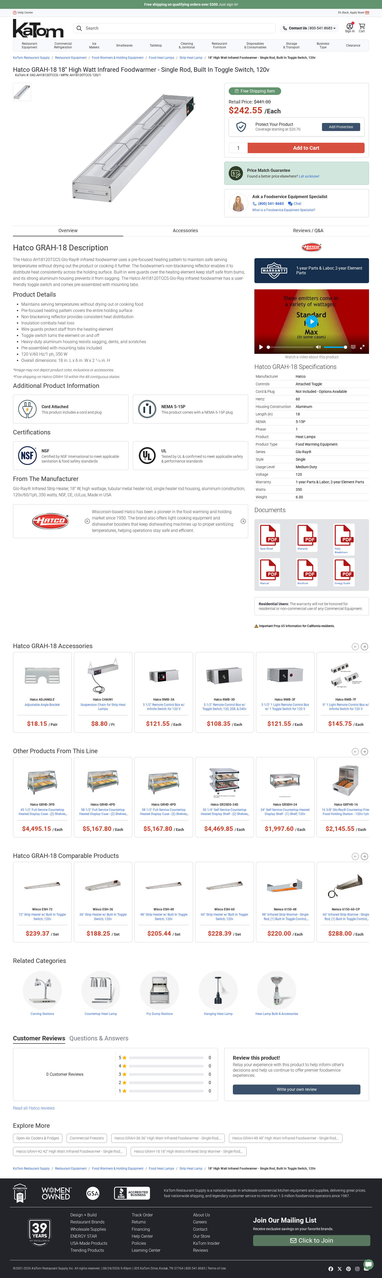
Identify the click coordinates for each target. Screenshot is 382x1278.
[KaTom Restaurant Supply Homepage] (38, 28)
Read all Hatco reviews (34, 1108)
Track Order (142, 1214)
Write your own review (297, 1089)
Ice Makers (94, 45)
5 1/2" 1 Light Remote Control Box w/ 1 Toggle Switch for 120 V (285, 707)
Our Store (201, 1236)
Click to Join (316, 1240)
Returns (139, 1222)
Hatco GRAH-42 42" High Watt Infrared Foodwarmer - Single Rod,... (69, 1151)
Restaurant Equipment (29, 45)
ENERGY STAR (83, 1236)
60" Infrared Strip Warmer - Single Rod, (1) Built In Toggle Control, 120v (346, 919)
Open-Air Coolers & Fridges (37, 1138)
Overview (68, 230)
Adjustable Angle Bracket (42, 705)
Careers (200, 1222)
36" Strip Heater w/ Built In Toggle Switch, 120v (103, 917)
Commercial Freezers (87, 1138)
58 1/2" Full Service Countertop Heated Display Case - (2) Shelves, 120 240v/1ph (163, 814)
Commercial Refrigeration (63, 45)
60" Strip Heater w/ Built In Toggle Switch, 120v (224, 917)
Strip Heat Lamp (191, 58)
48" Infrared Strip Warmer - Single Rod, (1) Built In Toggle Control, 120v (285, 919)
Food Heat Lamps (161, 58)
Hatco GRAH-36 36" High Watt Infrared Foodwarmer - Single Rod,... (168, 1138)
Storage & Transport (291, 45)
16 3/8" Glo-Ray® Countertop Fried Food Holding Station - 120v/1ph (346, 812)
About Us (201, 1214)
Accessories (185, 230)
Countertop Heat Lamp (101, 1014)
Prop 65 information (288, 626)
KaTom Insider (206, 1243)
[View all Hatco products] (312, 247)
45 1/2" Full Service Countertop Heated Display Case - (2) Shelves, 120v (42, 814)
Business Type (323, 45)
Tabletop (156, 45)
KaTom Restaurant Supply (31, 58)
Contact (200, 1229)
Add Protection (341, 127)
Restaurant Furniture (219, 45)
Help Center (25, 12)
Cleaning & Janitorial (187, 45)
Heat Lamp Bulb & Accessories (276, 1014)
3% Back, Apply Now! (351, 12)
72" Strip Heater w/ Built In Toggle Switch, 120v (42, 917)
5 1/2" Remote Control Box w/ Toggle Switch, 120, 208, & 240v (224, 707)
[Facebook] (330, 1268)
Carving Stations (42, 1014)
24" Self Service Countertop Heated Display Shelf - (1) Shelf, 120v (285, 812)
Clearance (353, 45)
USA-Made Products (88, 1243)
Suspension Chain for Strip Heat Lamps (103, 707)
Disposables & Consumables (255, 45)
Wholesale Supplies (88, 1229)
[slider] (290, 347)
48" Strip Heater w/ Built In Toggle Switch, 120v (163, 917)
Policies (139, 1243)
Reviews (200, 1250)
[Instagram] (357, 1268)
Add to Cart (306, 148)
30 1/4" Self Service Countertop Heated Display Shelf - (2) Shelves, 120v (224, 814)
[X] (339, 1268)
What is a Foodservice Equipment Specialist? (283, 210)
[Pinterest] (348, 1268)
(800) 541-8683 (271, 203)
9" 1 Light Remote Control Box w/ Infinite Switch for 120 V (346, 707)
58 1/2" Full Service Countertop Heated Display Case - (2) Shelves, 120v (103, 814)
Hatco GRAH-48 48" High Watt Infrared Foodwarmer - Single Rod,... (285, 1138)
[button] (350, 28)
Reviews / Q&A (308, 230)
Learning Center (146, 1250)
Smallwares (124, 45)
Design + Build (83, 1214)
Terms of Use (217, 1268)
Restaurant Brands (87, 1222)
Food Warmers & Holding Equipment (117, 58)
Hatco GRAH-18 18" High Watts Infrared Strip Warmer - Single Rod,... (188, 1151)
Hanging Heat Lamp (218, 1014)
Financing (141, 1229)
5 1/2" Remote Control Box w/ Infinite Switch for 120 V (164, 707)
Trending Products (87, 1250)
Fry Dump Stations (160, 1014)
